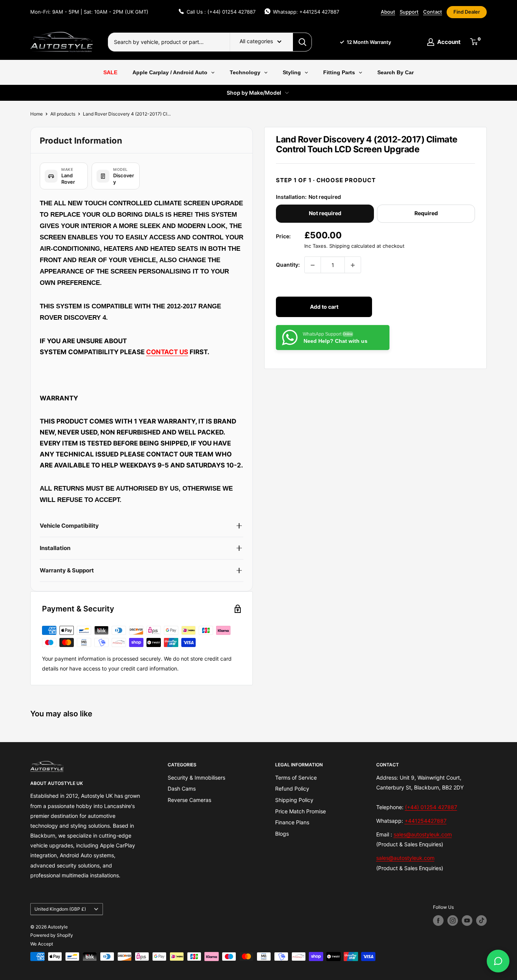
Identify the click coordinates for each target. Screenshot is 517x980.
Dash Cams (182, 788)
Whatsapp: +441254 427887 (306, 12)
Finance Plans (292, 822)
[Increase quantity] (353, 265)
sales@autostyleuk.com (423, 834)
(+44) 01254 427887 (431, 807)
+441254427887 (426, 820)
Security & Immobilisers (196, 777)
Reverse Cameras (189, 800)
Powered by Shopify (51, 935)
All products (62, 114)
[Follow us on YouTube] (467, 920)
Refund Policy (292, 788)
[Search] (302, 42)
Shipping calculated (352, 246)
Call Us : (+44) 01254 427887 (221, 12)
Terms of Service (296, 777)
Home (36, 114)
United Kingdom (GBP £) (60, 909)
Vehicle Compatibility (69, 525)
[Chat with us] (498, 961)
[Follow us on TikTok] (481, 920)
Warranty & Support (67, 570)
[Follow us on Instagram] (452, 920)
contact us (167, 352)
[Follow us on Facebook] (438, 920)
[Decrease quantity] (313, 265)
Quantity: (288, 265)
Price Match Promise (300, 811)
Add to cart (324, 307)
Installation (55, 548)
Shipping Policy (294, 800)
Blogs (282, 833)
